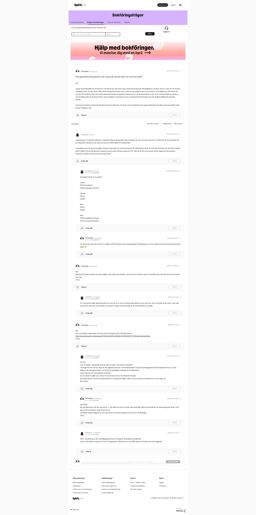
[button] (180, 71)
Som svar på (92, 173)
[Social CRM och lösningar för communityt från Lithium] (181, 510)
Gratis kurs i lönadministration (111, 489)
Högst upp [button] (75, 509)
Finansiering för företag (80, 493)
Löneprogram (77, 486)
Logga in (173, 5)
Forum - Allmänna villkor (137, 482)
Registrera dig (162, 5)
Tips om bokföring (114, 22)
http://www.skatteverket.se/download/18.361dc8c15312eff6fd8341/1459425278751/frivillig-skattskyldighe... (113, 336)
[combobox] (94, 34)
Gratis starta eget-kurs (109, 486)
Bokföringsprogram (78, 482)
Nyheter (127, 22)
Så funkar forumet (136, 489)
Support (161, 482)
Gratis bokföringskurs (108, 482)
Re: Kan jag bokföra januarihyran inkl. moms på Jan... (89, 28)
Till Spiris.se (162, 486)
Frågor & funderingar (95, 22)
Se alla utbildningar (108, 493)
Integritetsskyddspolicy (137, 486)
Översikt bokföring (76, 22)
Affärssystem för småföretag (82, 489)
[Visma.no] (80, 5)
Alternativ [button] (149, 34)
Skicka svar (173, 462)
